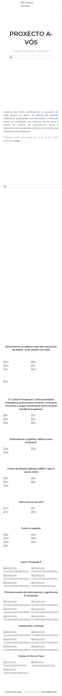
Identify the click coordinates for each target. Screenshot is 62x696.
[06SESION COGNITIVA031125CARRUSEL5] (44, 648)
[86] (33, 534)
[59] (33, 448)
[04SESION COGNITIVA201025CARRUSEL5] (17, 618)
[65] (6, 482)
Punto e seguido (31, 528)
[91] (6, 545)
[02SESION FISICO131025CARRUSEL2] (44, 570)
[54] (33, 419)
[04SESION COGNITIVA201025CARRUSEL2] (44, 603)
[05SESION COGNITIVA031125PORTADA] (17, 633)
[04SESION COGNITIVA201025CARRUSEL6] (44, 618)
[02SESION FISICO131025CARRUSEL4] (44, 577)
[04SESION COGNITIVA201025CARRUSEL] (17, 603)
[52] (6, 419)
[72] (6, 512)
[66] (33, 482)
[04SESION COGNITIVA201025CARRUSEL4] (44, 610)
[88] (33, 538)
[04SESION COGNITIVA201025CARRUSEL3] (17, 610)
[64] (33, 478)
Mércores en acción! (31, 502)
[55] (6, 422)
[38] (33, 362)
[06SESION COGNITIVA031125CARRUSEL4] (17, 648)
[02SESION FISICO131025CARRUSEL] (17, 570)
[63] (6, 478)
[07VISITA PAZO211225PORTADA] (17, 664)
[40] (6, 362)
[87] (6, 538)
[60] (6, 452)
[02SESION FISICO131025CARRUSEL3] (17, 577)
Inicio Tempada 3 (31, 562)
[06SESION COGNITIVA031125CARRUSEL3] (44, 641)
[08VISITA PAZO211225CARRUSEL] (44, 664)
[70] (6, 508)
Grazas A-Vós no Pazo (31, 656)
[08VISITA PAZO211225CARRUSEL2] (17, 671)
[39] (6, 365)
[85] (6, 534)
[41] (33, 365)
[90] (33, 542)
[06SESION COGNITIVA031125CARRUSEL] (44, 633)
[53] (33, 415)
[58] (6, 448)
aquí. (17, 140)
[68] (6, 485)
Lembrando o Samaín (31, 626)
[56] (33, 422)
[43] (33, 369)
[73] (33, 512)
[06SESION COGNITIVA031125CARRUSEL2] (17, 641)
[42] (6, 369)
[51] (6, 415)
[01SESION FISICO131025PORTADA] (44, 584)
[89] (6, 542)
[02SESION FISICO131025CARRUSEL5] (17, 584)
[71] (33, 508)
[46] (6, 381)
